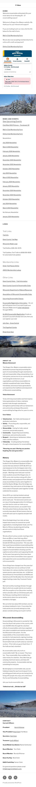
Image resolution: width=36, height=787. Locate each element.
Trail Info (5, 235)
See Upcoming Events (12, 121)
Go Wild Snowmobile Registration (14, 314)
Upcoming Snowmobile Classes (13, 298)
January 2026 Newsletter (11, 156)
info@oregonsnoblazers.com (12, 769)
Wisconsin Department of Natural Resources (17, 290)
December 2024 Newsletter (12, 190)
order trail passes (23, 307)
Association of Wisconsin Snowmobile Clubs (17, 294)
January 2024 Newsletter (11, 216)
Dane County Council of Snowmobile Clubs (17, 285)
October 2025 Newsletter (11, 169)
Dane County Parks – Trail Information (15, 281)
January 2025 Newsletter (11, 186)
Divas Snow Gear (8, 332)
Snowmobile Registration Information (15, 303)
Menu (19, 5)
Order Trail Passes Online (11, 266)
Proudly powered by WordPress (12, 782)
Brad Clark (16, 732)
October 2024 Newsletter (11, 199)
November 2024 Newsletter (12, 195)
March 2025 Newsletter (10, 177)
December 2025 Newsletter (12, 160)
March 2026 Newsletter (10, 147)
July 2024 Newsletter (10, 203)
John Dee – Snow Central (11, 323)
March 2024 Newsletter (10, 208)
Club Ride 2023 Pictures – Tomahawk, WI (16, 125)
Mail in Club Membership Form (13, 35)
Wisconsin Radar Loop (10, 244)
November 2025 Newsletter (12, 164)
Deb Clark (13, 736)
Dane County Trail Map (10, 239)
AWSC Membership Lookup (12, 270)
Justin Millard (14, 740)
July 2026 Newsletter (10, 142)
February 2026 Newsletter (11, 151)
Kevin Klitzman (19, 727)
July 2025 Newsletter (10, 173)
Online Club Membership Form (13, 46)
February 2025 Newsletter (11, 182)
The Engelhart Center (10, 327)
